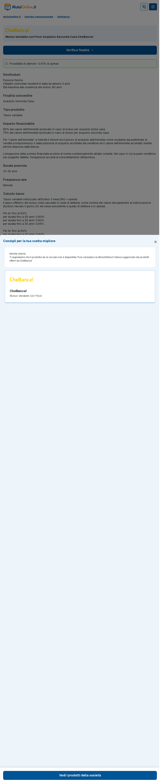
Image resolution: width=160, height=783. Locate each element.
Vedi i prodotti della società (80, 775)
